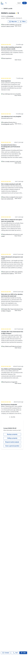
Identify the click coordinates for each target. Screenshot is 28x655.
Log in (19, 3)
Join (24, 3)
